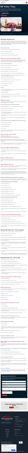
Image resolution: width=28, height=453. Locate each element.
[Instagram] (18, 426)
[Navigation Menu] (26, 2)
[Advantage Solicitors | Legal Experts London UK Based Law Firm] (3, 3)
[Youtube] (21, 426)
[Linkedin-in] (19, 426)
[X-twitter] (16, 426)
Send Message (4, 395)
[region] (8, 448)
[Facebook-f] (15, 426)
